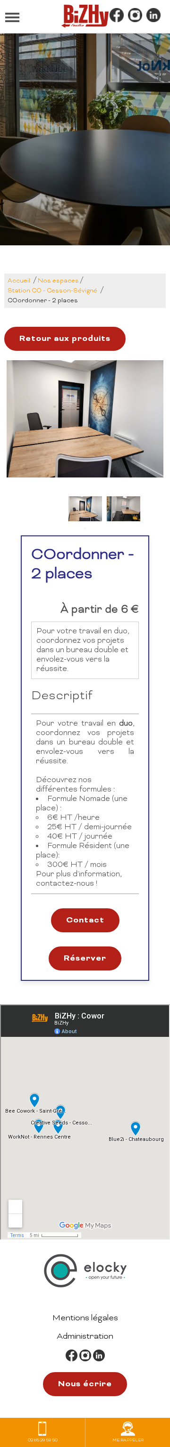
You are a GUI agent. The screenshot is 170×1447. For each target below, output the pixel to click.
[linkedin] (153, 16)
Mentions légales (85, 1318)
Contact (85, 920)
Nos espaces (58, 281)
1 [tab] (85, 528)
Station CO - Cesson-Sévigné (52, 291)
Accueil (19, 281)
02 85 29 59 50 (43, 1440)
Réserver (85, 958)
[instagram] (135, 16)
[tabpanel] (85, 508)
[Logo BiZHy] (85, 16)
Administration (85, 1336)
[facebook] (117, 16)
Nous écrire (85, 1384)
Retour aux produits (64, 338)
